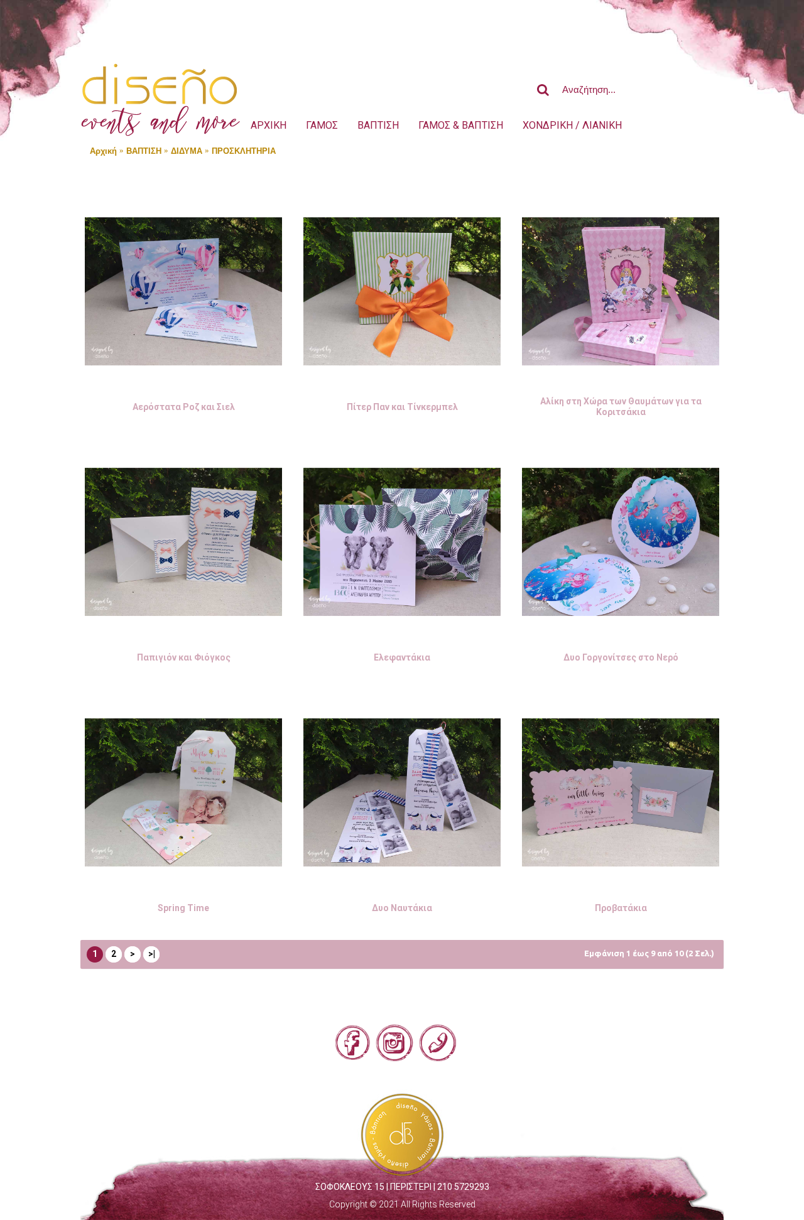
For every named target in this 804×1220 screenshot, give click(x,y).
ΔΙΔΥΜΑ (186, 151)
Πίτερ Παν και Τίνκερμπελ (402, 407)
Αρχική (103, 151)
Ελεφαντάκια (402, 657)
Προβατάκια (621, 908)
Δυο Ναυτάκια (402, 908)
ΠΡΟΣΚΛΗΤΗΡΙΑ (244, 151)
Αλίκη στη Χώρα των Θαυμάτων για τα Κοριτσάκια (621, 406)
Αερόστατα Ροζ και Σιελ (184, 407)
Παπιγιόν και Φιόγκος (184, 657)
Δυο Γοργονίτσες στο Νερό (620, 657)
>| (151, 954)
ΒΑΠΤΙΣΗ (143, 151)
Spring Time (183, 908)
